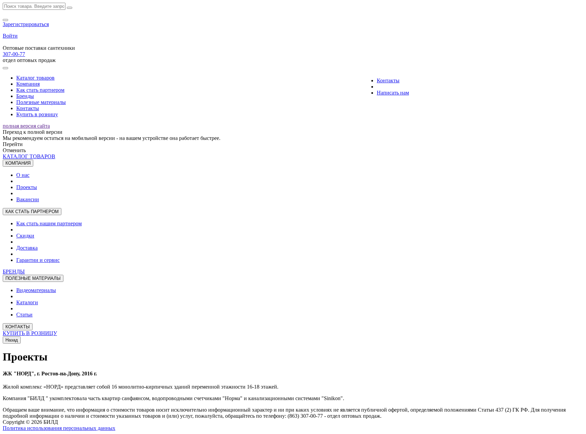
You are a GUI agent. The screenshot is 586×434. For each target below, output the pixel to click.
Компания (28, 84)
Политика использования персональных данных (59, 428)
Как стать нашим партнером (49, 223)
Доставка (27, 248)
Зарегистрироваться (26, 24)
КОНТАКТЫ (17, 326)
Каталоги (27, 302)
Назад (11, 340)
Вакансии (27, 199)
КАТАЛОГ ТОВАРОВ (29, 156)
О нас (23, 175)
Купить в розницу (37, 114)
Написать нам (393, 93)
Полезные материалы (41, 102)
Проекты (26, 187)
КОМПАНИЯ (18, 163)
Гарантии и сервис (38, 260)
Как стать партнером (40, 90)
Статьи (24, 314)
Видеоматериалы (36, 290)
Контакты (27, 108)
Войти (10, 36)
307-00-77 (14, 54)
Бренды (25, 96)
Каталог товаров (35, 78)
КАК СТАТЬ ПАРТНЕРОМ (32, 211)
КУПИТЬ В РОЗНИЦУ (30, 333)
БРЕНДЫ (14, 271)
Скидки (25, 236)
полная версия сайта (26, 126)
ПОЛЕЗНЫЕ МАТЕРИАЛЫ (33, 278)
